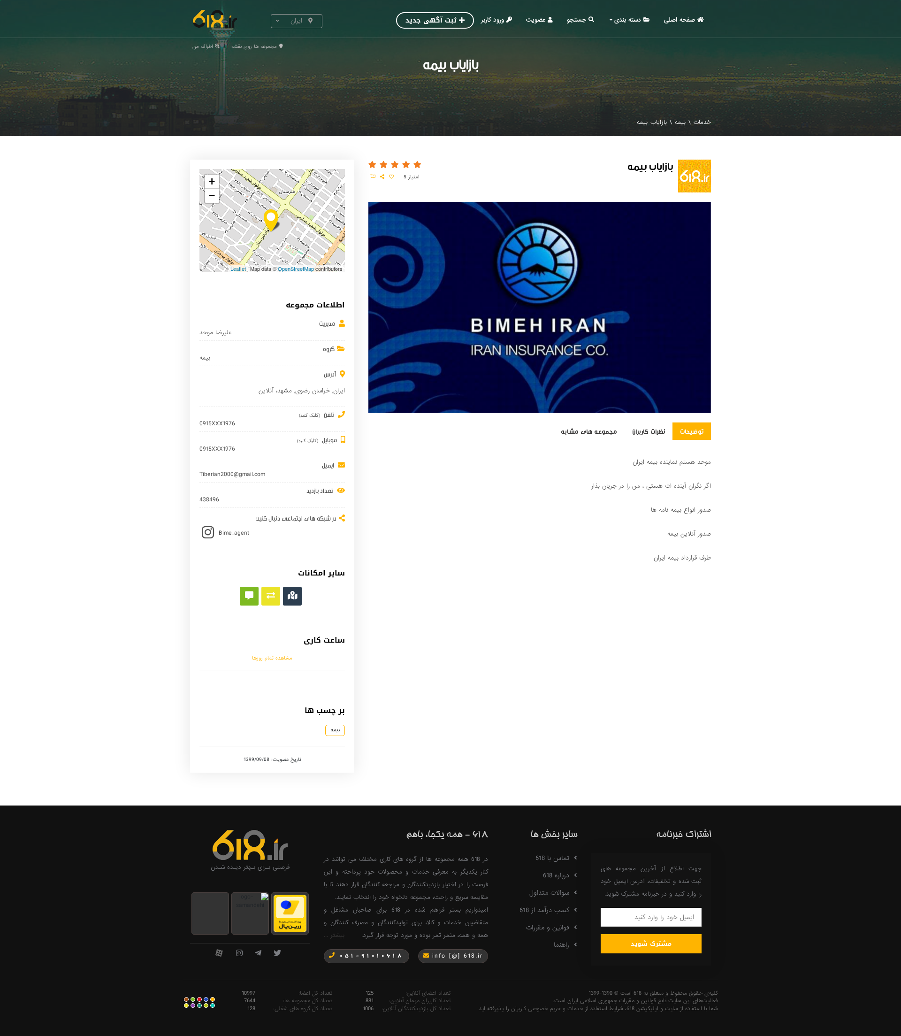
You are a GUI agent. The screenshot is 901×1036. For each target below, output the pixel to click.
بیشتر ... (334, 935)
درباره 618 (556, 875)
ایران (339, 390)
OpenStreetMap (296, 268)
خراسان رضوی (312, 390)
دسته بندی (627, 19)
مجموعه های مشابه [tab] (589, 431)
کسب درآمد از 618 (544, 910)
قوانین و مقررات (547, 927)
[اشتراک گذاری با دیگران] (382, 177)
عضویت (535, 19)
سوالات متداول (549, 893)
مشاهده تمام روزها (272, 658)
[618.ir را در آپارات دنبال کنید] (219, 953)
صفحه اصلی (679, 19)
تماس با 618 (552, 858)
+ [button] (212, 181)
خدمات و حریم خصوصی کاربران (547, 1009)
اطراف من (202, 46)
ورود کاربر (492, 19)
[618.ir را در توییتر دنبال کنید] (277, 953)
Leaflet (238, 268)
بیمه (680, 122)
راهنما (561, 945)
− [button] (212, 195)
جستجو (576, 19)
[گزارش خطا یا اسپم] (373, 177)
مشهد (284, 390)
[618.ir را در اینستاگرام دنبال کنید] (239, 953)
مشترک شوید (651, 944)
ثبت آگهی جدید (431, 20)
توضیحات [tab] (691, 431)
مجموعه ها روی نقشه (254, 46)
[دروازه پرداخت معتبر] (290, 912)
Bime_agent (234, 533)
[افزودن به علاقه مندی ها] (391, 177)
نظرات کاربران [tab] (648, 431)
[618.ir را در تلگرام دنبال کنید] (258, 953)
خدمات (702, 122)
